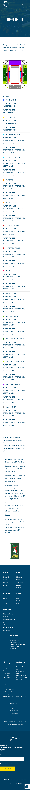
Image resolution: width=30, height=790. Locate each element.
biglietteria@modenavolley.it (14, 527)
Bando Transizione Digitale (9, 619)
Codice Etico (5, 616)
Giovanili (18, 580)
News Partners (6, 603)
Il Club (18, 572)
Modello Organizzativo (8, 614)
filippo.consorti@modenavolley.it (18, 644)
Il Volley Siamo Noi (20, 588)
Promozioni (5, 582)
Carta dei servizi (6, 625)
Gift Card (5, 580)
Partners (5, 598)
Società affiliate (20, 601)
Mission (18, 603)
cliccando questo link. (12, 511)
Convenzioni (5, 601)
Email (2, 755)
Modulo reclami (6, 630)
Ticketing (5, 572)
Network (18, 598)
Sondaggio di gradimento (8, 627)
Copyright (14, 708)
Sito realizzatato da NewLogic (15, 724)
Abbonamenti (6, 577)
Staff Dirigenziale (20, 585)
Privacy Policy (15, 710)
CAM (4, 622)
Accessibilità (6, 585)
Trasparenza (7, 609)
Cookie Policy (15, 713)
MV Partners (6, 593)
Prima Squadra (19, 577)
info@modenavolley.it (21, 680)
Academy (19, 593)
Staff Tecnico (19, 582)
